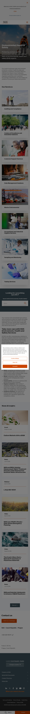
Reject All (15, 362)
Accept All (15, 366)
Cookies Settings (15, 358)
